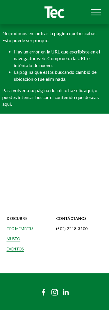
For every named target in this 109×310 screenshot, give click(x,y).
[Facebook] (43, 292)
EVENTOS (15, 249)
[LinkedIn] (65, 292)
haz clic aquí (80, 90)
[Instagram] (54, 292)
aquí (6, 104)
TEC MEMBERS (20, 228)
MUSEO (14, 238)
